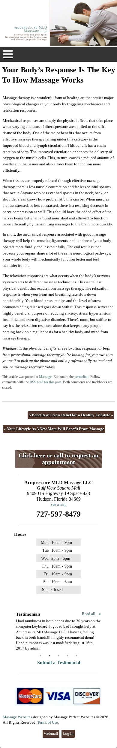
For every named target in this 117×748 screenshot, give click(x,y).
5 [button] (77, 656)
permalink (81, 377)
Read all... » (91, 613)
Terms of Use (47, 722)
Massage (45, 377)
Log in (68, 733)
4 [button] (67, 656)
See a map (58, 504)
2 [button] (49, 656)
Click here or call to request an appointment (58, 458)
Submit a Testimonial (58, 662)
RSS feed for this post (45, 382)
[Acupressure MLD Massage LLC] (58, 23)
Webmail (51, 733)
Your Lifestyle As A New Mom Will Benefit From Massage (54, 429)
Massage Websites (17, 717)
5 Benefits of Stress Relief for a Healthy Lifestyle (71, 415)
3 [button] (59, 656)
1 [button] (41, 656)
